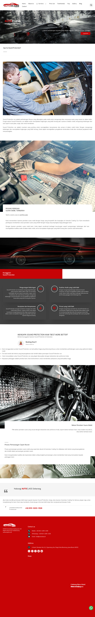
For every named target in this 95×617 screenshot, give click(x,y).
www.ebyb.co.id (7, 532)
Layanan (85, 33)
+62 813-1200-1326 (33, 508)
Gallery (74, 4)
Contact (24, 6)
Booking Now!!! (31, 342)
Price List (52, 4)
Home (24, 4)
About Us (31, 4)
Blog (80, 4)
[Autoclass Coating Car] (11, 7)
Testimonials (61, 4)
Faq (68, 4)
